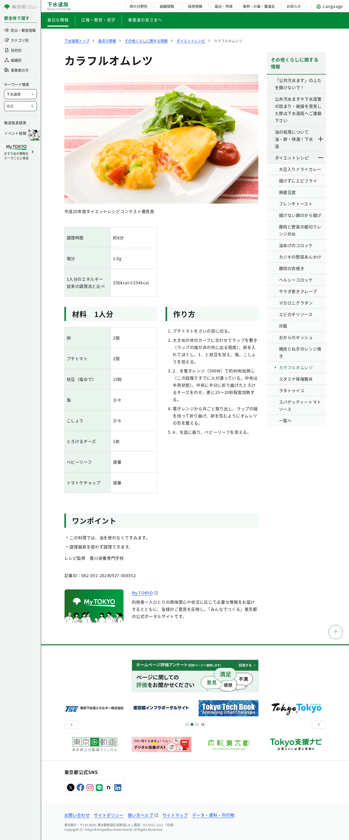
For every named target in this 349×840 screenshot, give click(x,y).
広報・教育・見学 (98, 20)
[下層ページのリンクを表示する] (321, 139)
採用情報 (195, 6)
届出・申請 (223, 6)
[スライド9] (196, 724)
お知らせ (294, 6)
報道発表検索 (15, 122)
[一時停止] (202, 724)
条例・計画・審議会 (259, 6)
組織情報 (167, 6)
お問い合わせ (77, 815)
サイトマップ (175, 815)
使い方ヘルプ (140, 815)
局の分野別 (138, 6)
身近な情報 (57, 20)
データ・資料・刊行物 (213, 815)
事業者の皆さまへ (145, 20)
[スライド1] (187, 724)
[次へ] (319, 724)
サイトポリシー (108, 815)
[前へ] (71, 724)
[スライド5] (192, 724)
